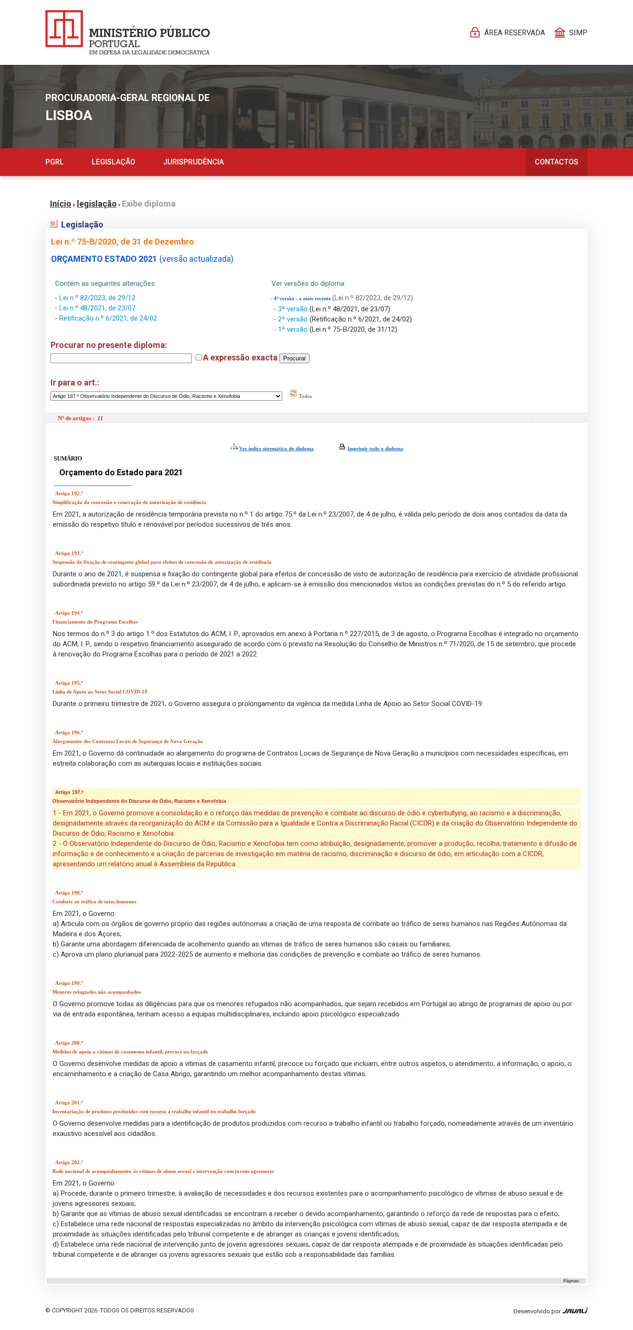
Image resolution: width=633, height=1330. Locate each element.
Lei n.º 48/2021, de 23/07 (97, 308)
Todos (305, 396)
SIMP (578, 32)
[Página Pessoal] (127, 32)
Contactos (556, 162)
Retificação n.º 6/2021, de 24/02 (108, 318)
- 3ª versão (291, 309)
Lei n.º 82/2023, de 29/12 (97, 298)
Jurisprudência (193, 162)
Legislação (113, 162)
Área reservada (514, 32)
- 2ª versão (291, 319)
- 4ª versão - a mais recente (301, 298)
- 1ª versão (291, 329)
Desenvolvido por (537, 1311)
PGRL (54, 162)
